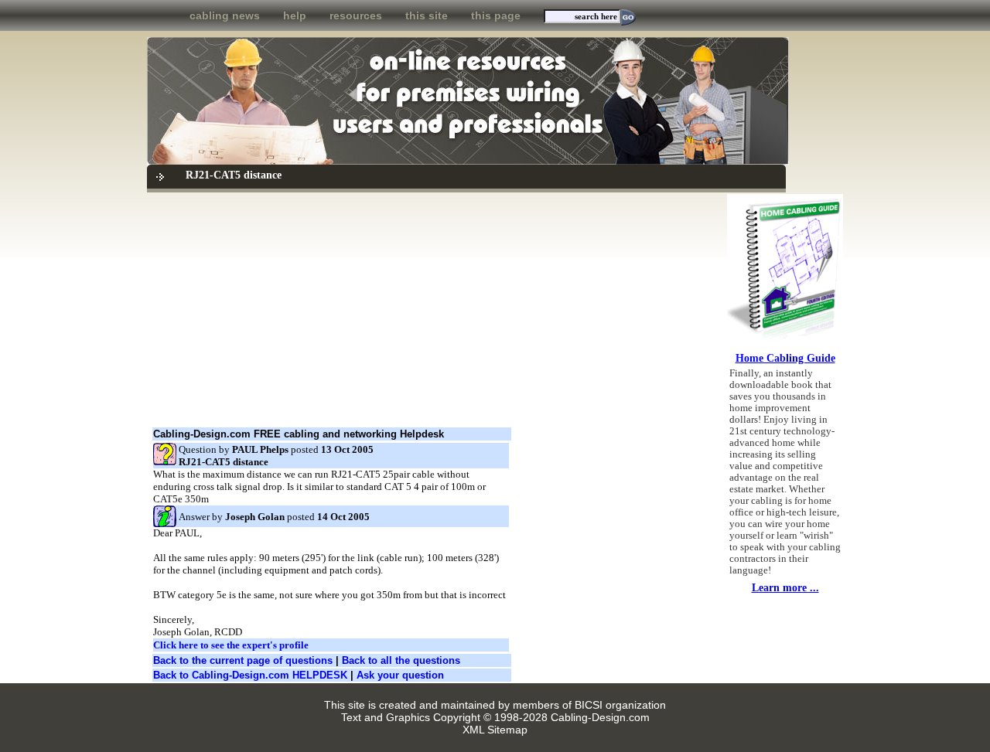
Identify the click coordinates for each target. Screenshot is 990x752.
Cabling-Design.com (600, 717)
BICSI (589, 705)
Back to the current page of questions (243, 660)
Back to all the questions (401, 660)
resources (355, 15)
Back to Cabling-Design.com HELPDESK (250, 675)
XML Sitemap (495, 729)
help (294, 15)
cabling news (224, 15)
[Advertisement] (432, 310)
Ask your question (400, 675)
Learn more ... (785, 588)
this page (496, 15)
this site (426, 15)
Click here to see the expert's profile (231, 645)
